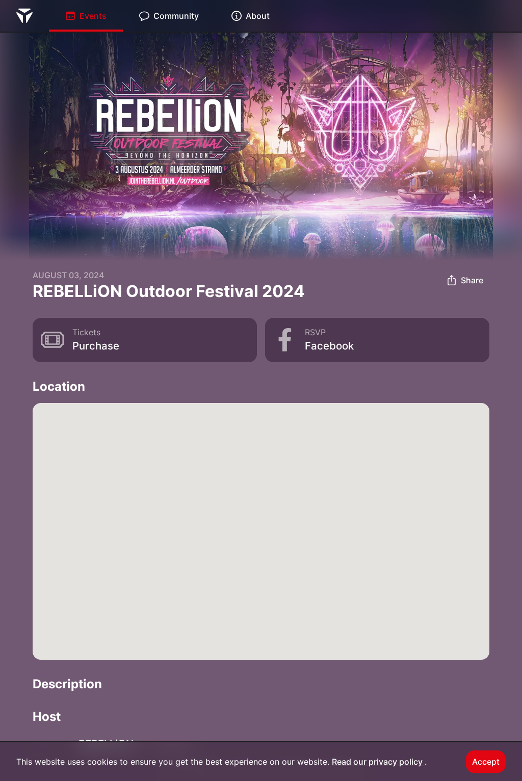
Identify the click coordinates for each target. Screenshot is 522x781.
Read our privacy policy (378, 762)
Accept (486, 762)
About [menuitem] (258, 16)
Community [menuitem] (176, 16)
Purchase (95, 345)
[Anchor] (94, 386)
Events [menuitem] (93, 16)
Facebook (329, 345)
